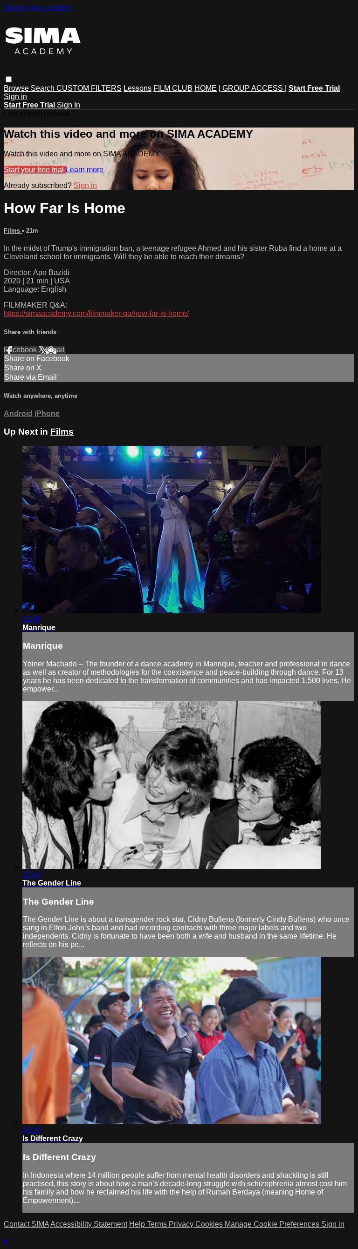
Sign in (15, 97)
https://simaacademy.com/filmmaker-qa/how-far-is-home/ (96, 313)
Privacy (182, 1224)
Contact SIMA (26, 1224)
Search (43, 88)
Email (55, 350)
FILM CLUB (173, 88)
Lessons (137, 88)
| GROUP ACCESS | (253, 88)
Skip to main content (37, 8)
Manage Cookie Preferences (273, 1224)
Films (13, 230)
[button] (9, 79)
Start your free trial (35, 170)
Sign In (68, 105)
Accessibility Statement (88, 1224)
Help (138, 1224)
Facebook (21, 350)
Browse (17, 88)
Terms (158, 1224)
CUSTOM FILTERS (89, 88)
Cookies (210, 1224)
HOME (205, 88)
